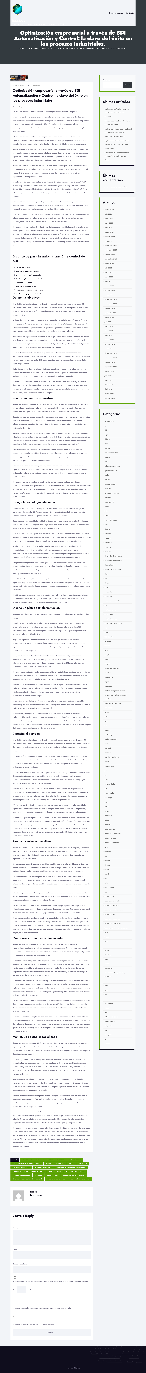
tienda (107, 937)
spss (106, 892)
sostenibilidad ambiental (80, 1179)
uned (106, 959)
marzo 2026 (109, 232)
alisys (106, 444)
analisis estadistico (111, 453)
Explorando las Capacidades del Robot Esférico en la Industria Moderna (117, 156)
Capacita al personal (24, 283)
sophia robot (109, 887)
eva (106, 628)
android (107, 457)
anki (106, 462)
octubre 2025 (110, 254)
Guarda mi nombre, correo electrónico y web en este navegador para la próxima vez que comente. (51, 1281)
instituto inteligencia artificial (115, 691)
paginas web (109, 766)
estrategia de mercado (113, 619)
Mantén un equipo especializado (29, 294)
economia (108, 592)
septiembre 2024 (111, 313)
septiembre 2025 (111, 259)
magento (108, 730)
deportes (108, 551)
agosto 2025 (109, 263)
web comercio (110, 1021)
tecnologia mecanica (112, 919)
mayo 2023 (109, 385)
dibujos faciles (110, 565)
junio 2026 (109, 218)
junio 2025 (108, 272)
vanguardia (109, 1003)
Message (16, 1228)
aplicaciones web (111, 470)
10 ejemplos (109, 421)
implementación (55, 1171)
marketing (108, 735)
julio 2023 (108, 376)
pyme (106, 802)
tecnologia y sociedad (113, 923)
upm (106, 985)
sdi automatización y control (74, 1175)
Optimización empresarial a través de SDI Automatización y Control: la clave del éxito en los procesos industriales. (77, 48)
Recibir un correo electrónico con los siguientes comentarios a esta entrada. (42, 1308)
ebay (106, 587)
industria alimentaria (112, 668)
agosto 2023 (109, 371)
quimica (107, 811)
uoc (106, 981)
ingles (107, 682)
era (106, 605)
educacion (108, 596)
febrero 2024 (110, 344)
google (107, 655)
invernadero (109, 708)
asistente (108, 488)
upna (106, 990)
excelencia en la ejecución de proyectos (28, 1171)
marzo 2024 (109, 340)
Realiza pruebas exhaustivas (27, 286)
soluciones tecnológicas (56, 1179)
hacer (107, 659)
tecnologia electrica (112, 905)
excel (106, 632)
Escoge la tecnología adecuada (28, 275)
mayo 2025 (109, 277)
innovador (108, 686)
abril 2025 (108, 281)
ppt (106, 788)
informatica (109, 677)
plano (107, 780)
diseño (71, 1164)
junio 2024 (109, 326)
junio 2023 (108, 380)
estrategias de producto (113, 623)
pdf (106, 771)
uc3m (106, 941)
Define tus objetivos (23, 268)
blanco (107, 515)
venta (106, 1012)
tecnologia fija (110, 914)
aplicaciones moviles (112, 466)
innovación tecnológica (75, 1171)
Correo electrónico (51, 1294)
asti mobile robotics (112, 493)
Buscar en (106, 80)
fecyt (106, 650)
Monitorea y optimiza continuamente (30, 290)
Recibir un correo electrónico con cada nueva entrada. (34, 1324)
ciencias (107, 529)
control (49, 1164)
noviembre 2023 (111, 358)
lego (106, 721)
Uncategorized (21, 107)
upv (106, 994)
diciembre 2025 (111, 245)
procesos (38, 1175)
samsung (108, 851)
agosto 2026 (109, 209)
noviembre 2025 (111, 250)
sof (106, 878)
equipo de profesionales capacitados (71, 1167)
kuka (106, 717)
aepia (107, 435)
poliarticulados (110, 784)
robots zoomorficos (112, 842)
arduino (107, 479)
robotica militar (110, 829)
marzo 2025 (109, 286)
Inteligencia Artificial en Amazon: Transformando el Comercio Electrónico (117, 113)
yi (105, 1039)
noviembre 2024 (111, 304)
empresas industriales (112, 601)
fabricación (109, 637)
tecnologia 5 (109, 896)
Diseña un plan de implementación (29, 279)
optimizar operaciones (21, 1175)
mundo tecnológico (112, 757)
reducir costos (52, 1175)
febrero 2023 (110, 398)
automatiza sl (109, 502)
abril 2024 (108, 335)
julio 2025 (108, 268)
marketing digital (111, 739)
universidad (109, 968)
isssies (21, 85)
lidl (106, 726)
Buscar (127, 85)
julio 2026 (108, 214)
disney (107, 574)
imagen (107, 664)
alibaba (107, 439)
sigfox (107, 869)
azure (107, 506)
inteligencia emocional (113, 703)
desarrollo (60, 1164)
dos (106, 578)
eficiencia (83, 1164)
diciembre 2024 (111, 299)
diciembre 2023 (111, 353)
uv (105, 999)
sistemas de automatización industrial (27, 1179)
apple (107, 475)
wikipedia (108, 1026)
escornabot (109, 614)
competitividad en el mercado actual (27, 1164)
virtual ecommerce (111, 1017)
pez (106, 775)
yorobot (107, 1044)
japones (107, 712)
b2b (106, 511)
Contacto (129, 13)
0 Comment (36, 85)
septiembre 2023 (111, 367)
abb (106, 430)
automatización (75, 1160)
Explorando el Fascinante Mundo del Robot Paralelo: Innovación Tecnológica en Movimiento (118, 133)
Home (21, 48)
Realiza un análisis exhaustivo (28, 271)
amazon (107, 448)
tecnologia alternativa (112, 901)
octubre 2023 (110, 362)
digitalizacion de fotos (113, 569)
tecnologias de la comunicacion (116, 928)
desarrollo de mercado (113, 556)
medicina (108, 744)
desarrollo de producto (113, 560)
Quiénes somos (116, 13)
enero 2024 (109, 349)
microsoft (108, 748)
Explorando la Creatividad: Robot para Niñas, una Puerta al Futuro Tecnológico (117, 144)
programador (109, 793)
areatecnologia (110, 484)
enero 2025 (109, 295)
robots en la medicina (113, 833)
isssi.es (18, 20)
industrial (108, 673)
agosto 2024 (109, 317)
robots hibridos (110, 838)
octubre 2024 (110, 308)
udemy (107, 950)
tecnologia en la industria (114, 910)
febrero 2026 (110, 236)
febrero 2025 (110, 290)
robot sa (108, 824)
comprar (108, 533)
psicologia (108, 797)
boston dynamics (111, 520)
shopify (107, 860)
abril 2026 (108, 227)
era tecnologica (110, 610)
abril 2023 (108, 389)
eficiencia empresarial (21, 1167)
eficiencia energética (43, 1167)
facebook (108, 641)
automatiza (108, 497)
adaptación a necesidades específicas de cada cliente (43, 1160)
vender (107, 1008)
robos (107, 820)
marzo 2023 (109, 394)
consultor (108, 538)
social (107, 874)
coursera (108, 547)
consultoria (108, 542)
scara (106, 856)
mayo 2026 (109, 223)
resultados (108, 815)
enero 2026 (109, 241)
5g (105, 426)
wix (106, 1030)
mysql (107, 762)
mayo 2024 (109, 331)
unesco (107, 964)
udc (106, 946)
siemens (107, 865)
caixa (106, 524)
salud (106, 847)
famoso (107, 646)
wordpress (108, 1035)
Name (15, 1249)
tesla (106, 932)
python (107, 806)
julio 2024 (108, 322)
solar (106, 883)
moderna (108, 753)
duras (107, 583)
